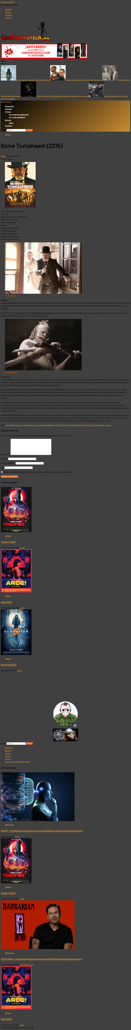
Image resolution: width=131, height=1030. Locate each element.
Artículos (8, 109)
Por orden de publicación (18, 115)
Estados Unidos (21, 425)
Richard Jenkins (82, 425)
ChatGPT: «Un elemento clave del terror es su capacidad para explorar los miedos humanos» (42, 830)
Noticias (8, 120)
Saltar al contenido (7, 2)
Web (2, 468)
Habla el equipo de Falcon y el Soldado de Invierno (84, 80)
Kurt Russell (32, 425)
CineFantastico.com (27, 965)
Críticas (8, 112)
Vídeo (11, 123)
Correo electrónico (8, 463)
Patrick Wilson (61, 425)
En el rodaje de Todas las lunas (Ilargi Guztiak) (33, 80)
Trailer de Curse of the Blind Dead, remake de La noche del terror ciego (62, 96)
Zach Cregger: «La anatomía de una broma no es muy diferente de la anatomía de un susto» (41, 959)
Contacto (8, 126)
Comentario (5, 454)
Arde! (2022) (6, 602)
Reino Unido (71, 425)
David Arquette (10, 425)
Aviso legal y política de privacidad (17, 762)
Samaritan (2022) (8, 664)
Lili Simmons (41, 425)
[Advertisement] (65, 686)
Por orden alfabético (17, 117)
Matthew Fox (51, 425)
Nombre (4, 459)
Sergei (3, 156)
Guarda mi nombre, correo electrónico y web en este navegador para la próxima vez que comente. (38, 472)
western (108, 425)
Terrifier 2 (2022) (8, 542)
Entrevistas (9, 106)
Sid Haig (102, 425)
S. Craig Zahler (93, 425)
